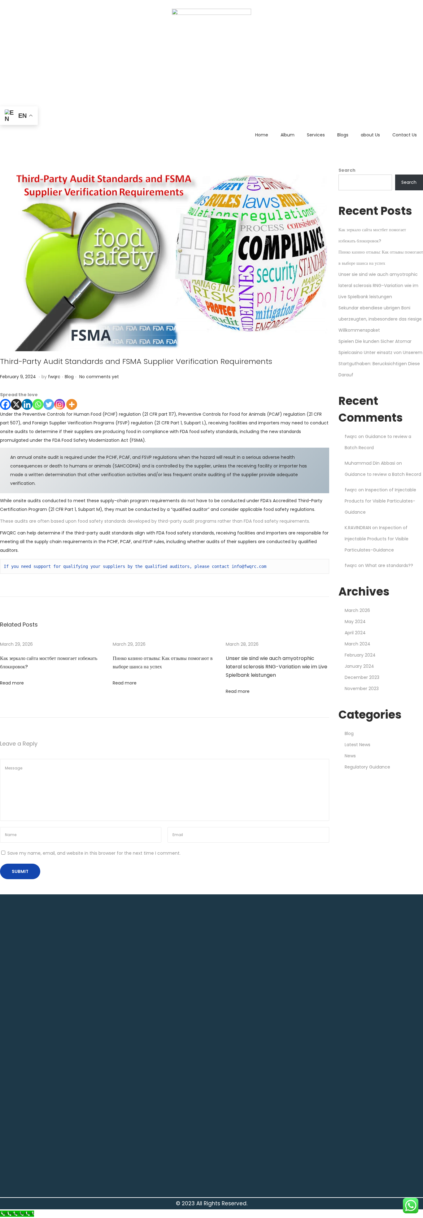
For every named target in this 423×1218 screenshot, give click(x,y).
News (350, 756)
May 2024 (355, 621)
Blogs (342, 135)
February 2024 (360, 655)
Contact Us (404, 135)
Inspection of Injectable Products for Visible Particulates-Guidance (380, 501)
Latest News (357, 745)
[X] (16, 404)
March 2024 (357, 644)
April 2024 (355, 633)
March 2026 (357, 610)
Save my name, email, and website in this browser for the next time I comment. (94, 853)
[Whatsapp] (38, 404)
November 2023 (362, 688)
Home (261, 135)
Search (346, 170)
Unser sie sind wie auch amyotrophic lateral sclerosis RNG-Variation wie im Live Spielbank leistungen (276, 667)
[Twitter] (48, 404)
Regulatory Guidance (367, 767)
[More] (71, 404)
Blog (69, 377)
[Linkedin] (27, 404)
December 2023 (362, 677)
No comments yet (99, 377)
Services (316, 135)
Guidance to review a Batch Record (383, 474)
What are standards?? (389, 565)
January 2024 (359, 666)
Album (287, 135)
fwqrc (54, 377)
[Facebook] (5, 404)
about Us (370, 135)
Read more (12, 683)
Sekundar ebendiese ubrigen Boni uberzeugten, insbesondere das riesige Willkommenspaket (380, 319)
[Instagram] (59, 404)
